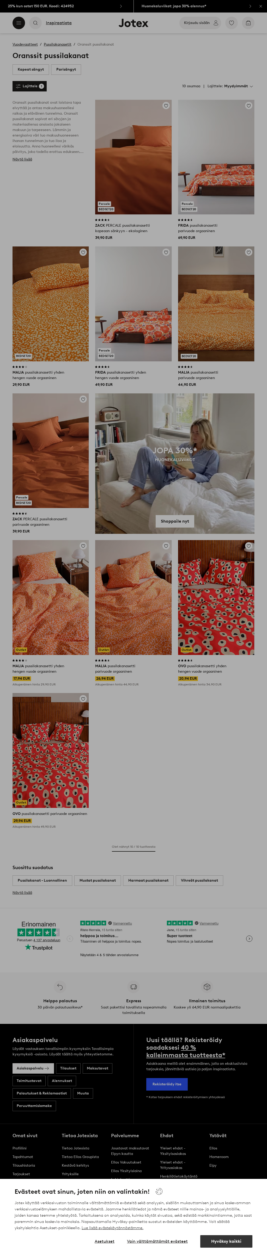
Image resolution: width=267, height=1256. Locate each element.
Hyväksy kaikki (226, 1241)
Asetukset (104, 1241)
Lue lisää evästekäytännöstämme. (112, 1228)
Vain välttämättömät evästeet (157, 1241)
